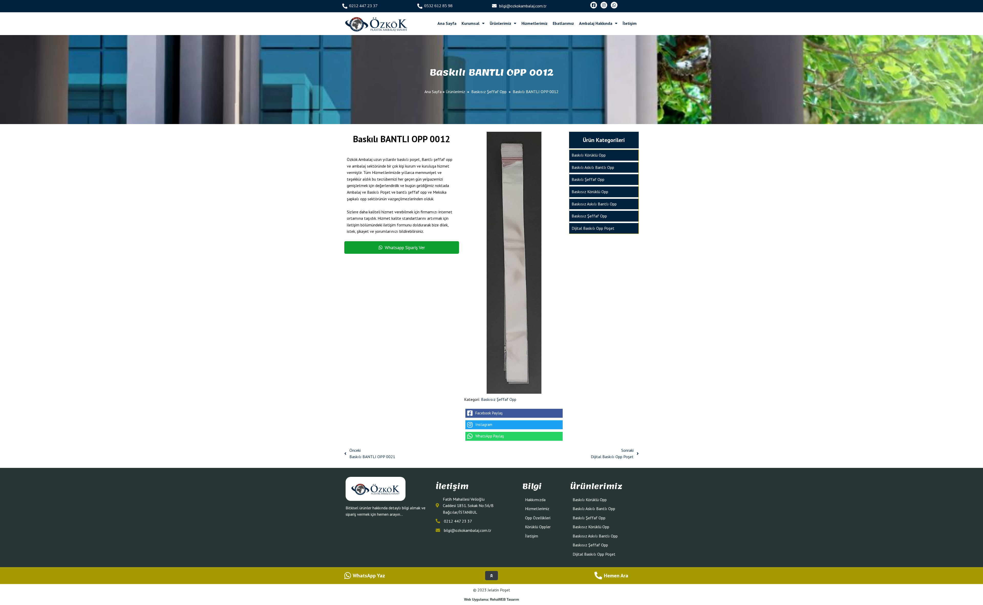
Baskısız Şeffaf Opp (489, 91)
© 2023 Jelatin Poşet (491, 589)
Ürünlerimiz (455, 91)
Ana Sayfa (433, 91)
